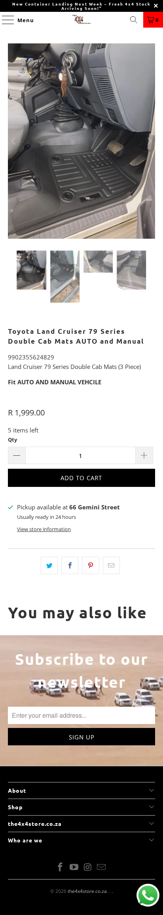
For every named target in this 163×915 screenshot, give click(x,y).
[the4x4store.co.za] (81, 20)
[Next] (149, 141)
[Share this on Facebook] (69, 565)
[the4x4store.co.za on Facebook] (60, 867)
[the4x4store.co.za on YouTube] (74, 867)
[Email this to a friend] (111, 565)
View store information (44, 529)
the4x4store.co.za (87, 891)
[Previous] (14, 141)
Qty (12, 439)
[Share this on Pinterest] (90, 565)
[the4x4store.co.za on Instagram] (88, 867)
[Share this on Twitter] (49, 565)
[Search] (133, 20)
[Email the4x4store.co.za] (102, 867)
